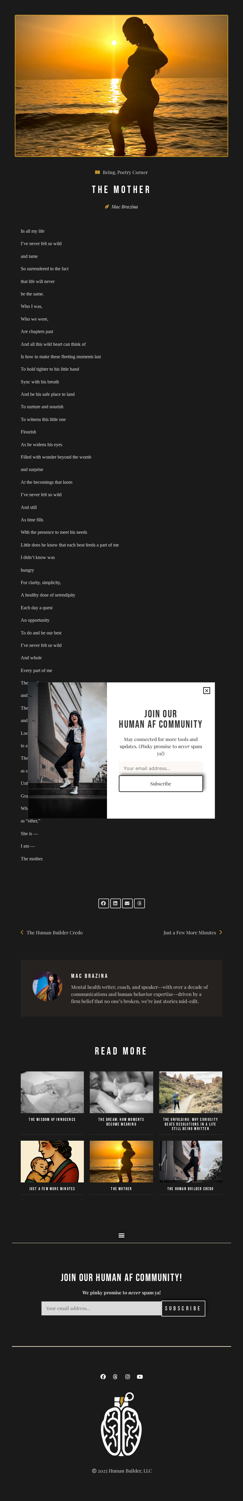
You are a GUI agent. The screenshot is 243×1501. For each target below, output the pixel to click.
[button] (206, 690)
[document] (121, 750)
